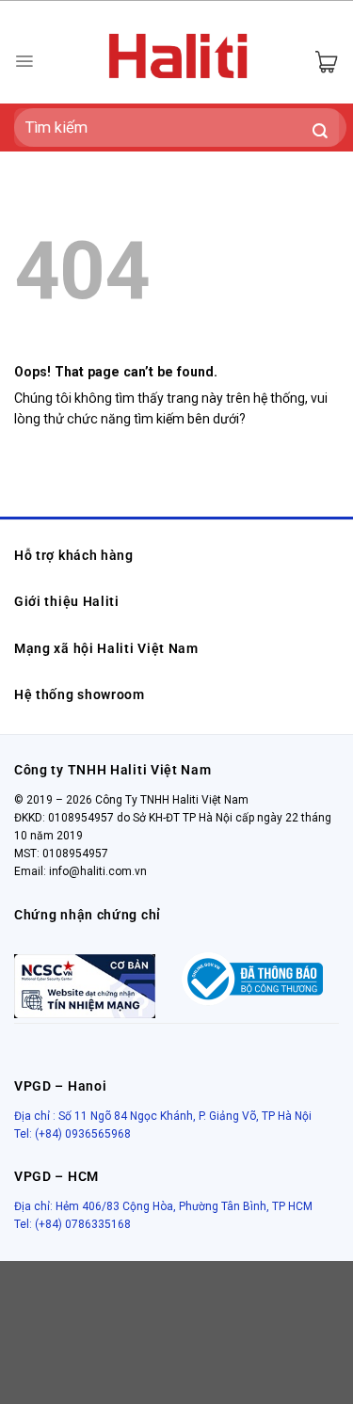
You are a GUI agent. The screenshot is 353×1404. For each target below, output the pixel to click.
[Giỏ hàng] (326, 61)
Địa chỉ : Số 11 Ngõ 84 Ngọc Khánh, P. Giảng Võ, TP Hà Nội (163, 1116)
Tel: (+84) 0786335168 (72, 1224)
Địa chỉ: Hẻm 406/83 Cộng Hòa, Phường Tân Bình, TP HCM (163, 1206)
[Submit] (320, 132)
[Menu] (24, 61)
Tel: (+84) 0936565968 (72, 1134)
